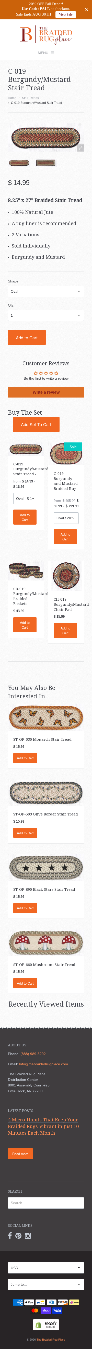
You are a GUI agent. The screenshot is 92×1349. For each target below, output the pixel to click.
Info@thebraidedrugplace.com (43, 1064)
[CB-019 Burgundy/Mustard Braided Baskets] (26, 570)
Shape (13, 281)
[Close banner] (87, 10)
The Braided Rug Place (51, 1339)
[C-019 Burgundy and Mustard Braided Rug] (66, 453)
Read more (20, 1153)
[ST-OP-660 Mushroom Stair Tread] (46, 942)
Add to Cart (27, 338)
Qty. (11, 305)
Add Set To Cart (36, 424)
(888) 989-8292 (33, 1054)
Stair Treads (30, 98)
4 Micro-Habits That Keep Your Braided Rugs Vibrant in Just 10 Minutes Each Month (43, 1126)
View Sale (66, 14)
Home (12, 98)
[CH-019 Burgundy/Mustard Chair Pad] (66, 575)
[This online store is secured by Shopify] (46, 1324)
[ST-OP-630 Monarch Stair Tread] (46, 717)
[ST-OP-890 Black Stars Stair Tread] (46, 867)
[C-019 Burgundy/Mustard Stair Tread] (19, 163)
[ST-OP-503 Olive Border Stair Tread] (46, 792)
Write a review (46, 392)
